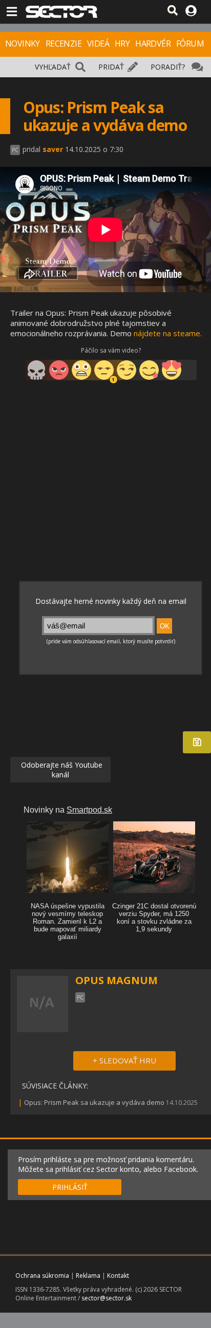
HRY (122, 43)
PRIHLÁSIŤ (70, 1187)
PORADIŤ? (168, 67)
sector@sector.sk (106, 1298)
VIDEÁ (98, 43)
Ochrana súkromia (42, 1275)
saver (53, 149)
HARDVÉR (153, 43)
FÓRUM (190, 43)
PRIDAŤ (111, 67)
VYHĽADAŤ (53, 67)
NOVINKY (22, 43)
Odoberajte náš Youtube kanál (60, 769)
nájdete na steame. (168, 333)
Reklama (88, 1275)
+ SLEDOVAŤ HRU (124, 1060)
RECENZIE (63, 43)
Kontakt (118, 1275)
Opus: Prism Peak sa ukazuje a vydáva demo (94, 1102)
